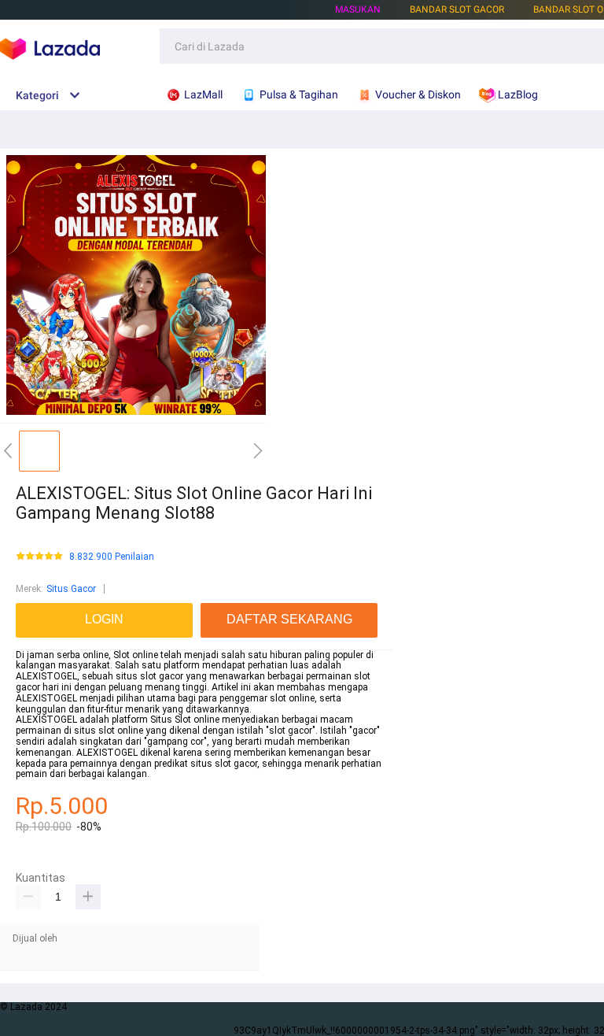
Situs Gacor (71, 588)
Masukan (358, 9)
